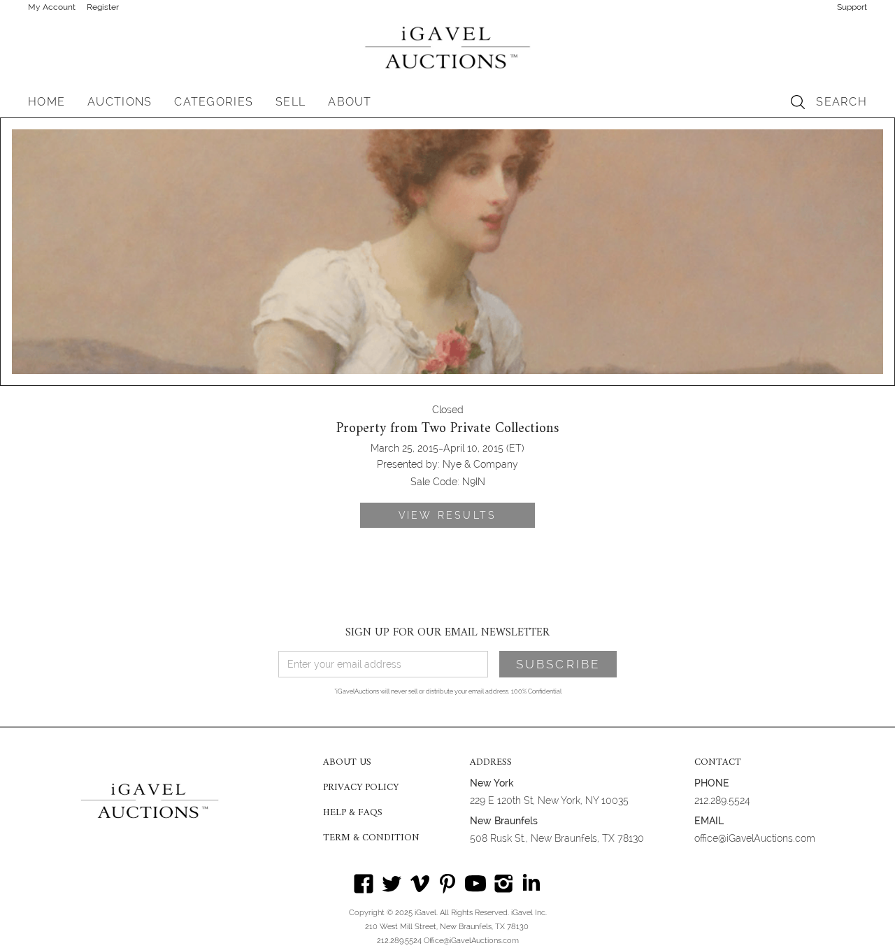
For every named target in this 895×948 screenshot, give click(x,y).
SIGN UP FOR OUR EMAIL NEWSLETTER (447, 633)
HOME (46, 101)
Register (103, 7)
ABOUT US (347, 763)
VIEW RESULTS (447, 515)
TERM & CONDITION (371, 838)
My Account (52, 7)
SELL (290, 101)
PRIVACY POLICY (361, 788)
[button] (119, 102)
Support (852, 7)
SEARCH (841, 101)
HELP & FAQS (352, 813)
